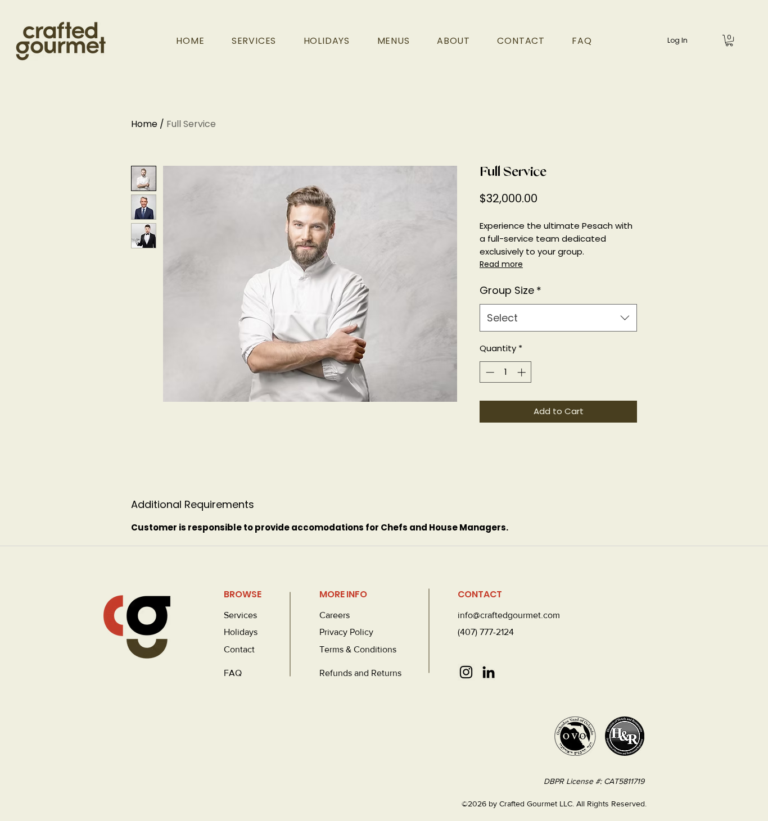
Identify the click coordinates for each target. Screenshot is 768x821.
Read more (501, 264)
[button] (729, 40)
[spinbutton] (505, 372)
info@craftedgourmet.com (509, 615)
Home (144, 123)
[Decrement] (488, 372)
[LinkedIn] (488, 672)
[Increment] (522, 372)
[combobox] (558, 318)
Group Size (510, 290)
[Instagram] (466, 672)
